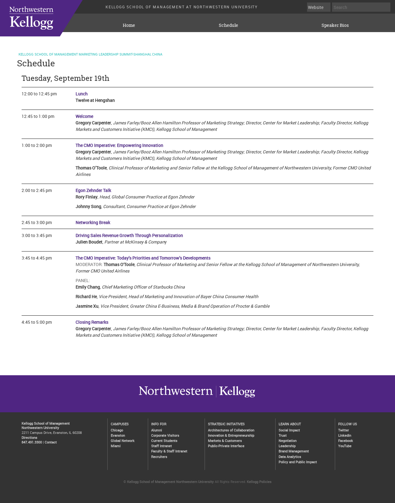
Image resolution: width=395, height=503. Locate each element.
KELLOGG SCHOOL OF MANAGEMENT (49, 18)
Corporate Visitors (165, 435)
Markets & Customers (225, 440)
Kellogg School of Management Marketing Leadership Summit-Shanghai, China (90, 54)
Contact (51, 442)
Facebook (345, 440)
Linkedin (344, 435)
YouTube (344, 445)
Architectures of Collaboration (231, 430)
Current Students (164, 440)
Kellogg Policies (259, 481)
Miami (116, 445)
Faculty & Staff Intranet (169, 451)
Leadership (287, 445)
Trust (283, 435)
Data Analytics (290, 456)
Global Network (123, 440)
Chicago (117, 430)
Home (129, 25)
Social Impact (289, 430)
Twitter (343, 430)
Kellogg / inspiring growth (176, 397)
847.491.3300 (32, 442)
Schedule (228, 25)
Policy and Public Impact (298, 461)
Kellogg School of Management (46, 423)
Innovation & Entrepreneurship (231, 435)
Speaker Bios (335, 25)
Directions (29, 437)
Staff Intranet (161, 445)
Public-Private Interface (226, 445)
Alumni (156, 430)
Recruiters (159, 456)
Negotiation (288, 440)
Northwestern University (235, 397)
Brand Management (294, 451)
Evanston (118, 435)
